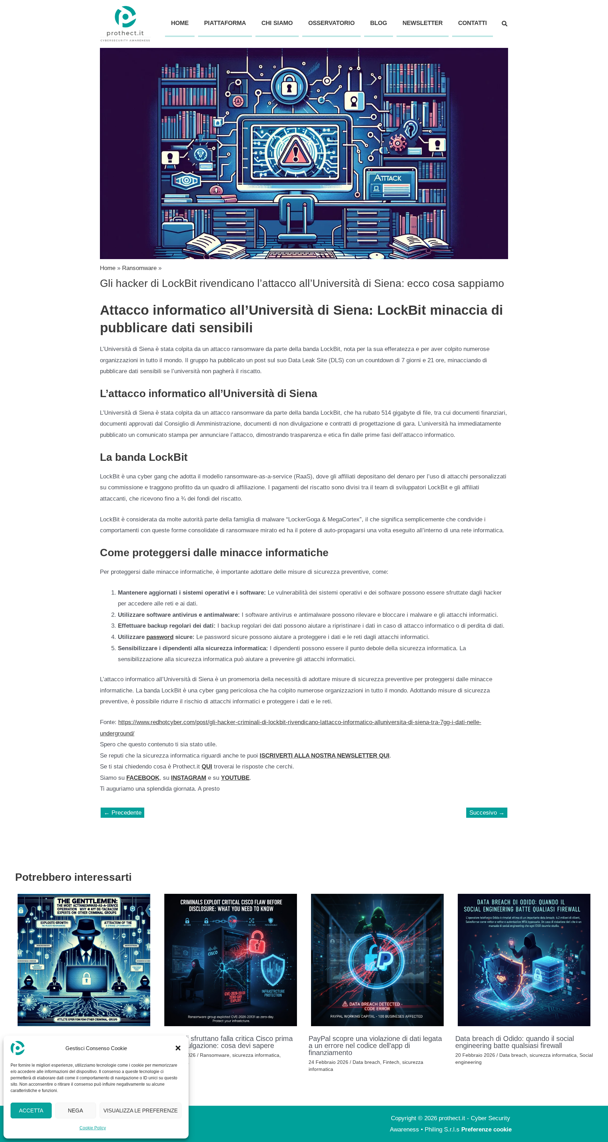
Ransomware (214, 1055)
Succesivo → (487, 812)
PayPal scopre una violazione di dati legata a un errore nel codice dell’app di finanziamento (375, 1045)
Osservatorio (331, 23)
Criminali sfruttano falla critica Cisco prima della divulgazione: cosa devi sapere (227, 1042)
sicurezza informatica (255, 1055)
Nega (75, 1110)
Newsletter (423, 23)
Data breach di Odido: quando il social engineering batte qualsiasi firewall (514, 1042)
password (159, 637)
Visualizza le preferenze (140, 1110)
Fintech (391, 1062)
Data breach (366, 1062)
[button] (178, 1048)
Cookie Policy (93, 1127)
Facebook (142, 777)
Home (180, 23)
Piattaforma (225, 23)
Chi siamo (277, 23)
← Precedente (122, 812)
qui (207, 766)
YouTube (235, 777)
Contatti (472, 23)
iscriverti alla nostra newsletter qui (325, 755)
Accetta (31, 1110)
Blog (378, 23)
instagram (188, 777)
